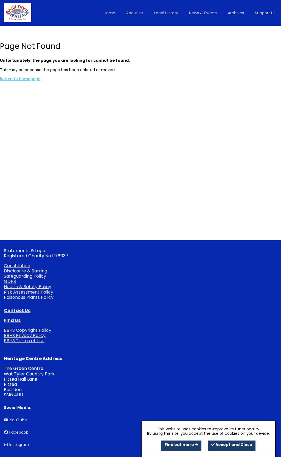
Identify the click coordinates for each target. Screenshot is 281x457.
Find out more (180, 444)
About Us (134, 13)
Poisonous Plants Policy (29, 297)
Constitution (17, 266)
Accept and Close (233, 444)
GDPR (10, 281)
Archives (236, 13)
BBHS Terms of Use (24, 341)
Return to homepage (20, 79)
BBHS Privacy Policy (25, 335)
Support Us (265, 13)
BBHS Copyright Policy (27, 330)
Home (109, 13)
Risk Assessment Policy (28, 292)
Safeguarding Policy (25, 276)
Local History (166, 13)
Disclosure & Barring (25, 271)
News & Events (203, 13)
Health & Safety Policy (27, 286)
